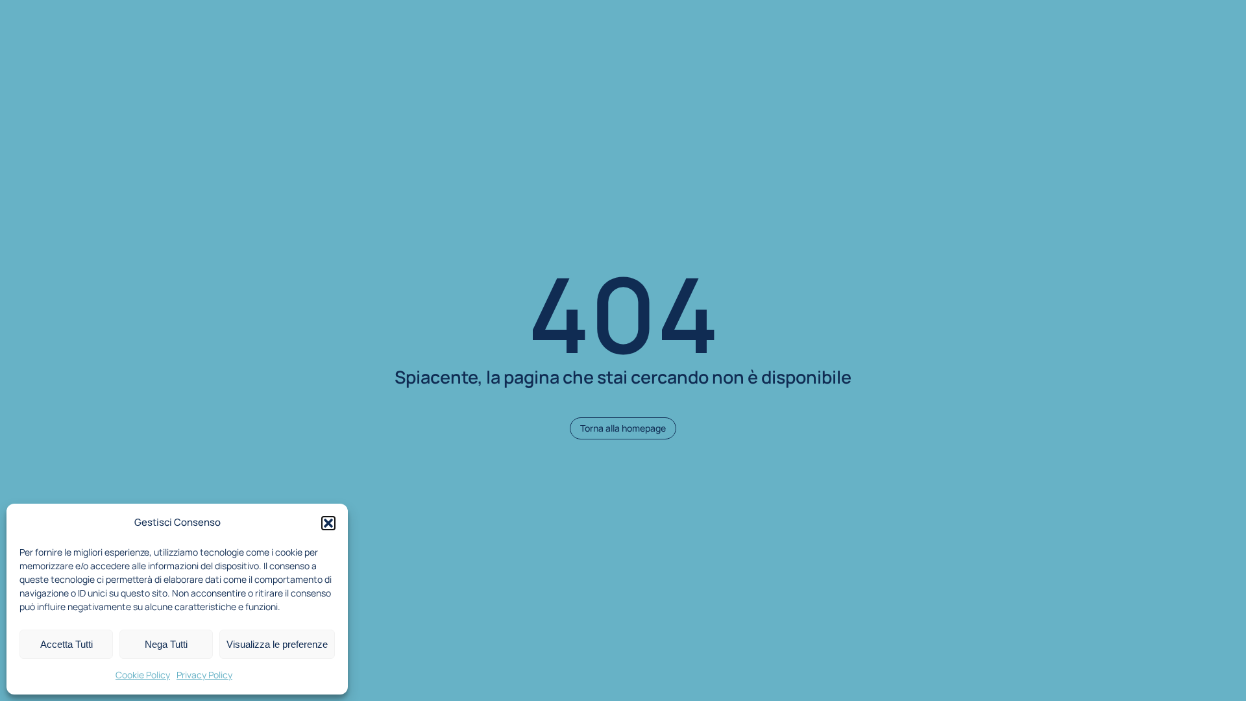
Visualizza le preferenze (277, 644)
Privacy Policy (204, 675)
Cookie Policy (143, 675)
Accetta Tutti (66, 644)
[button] (328, 523)
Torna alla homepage (623, 428)
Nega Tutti (166, 644)
